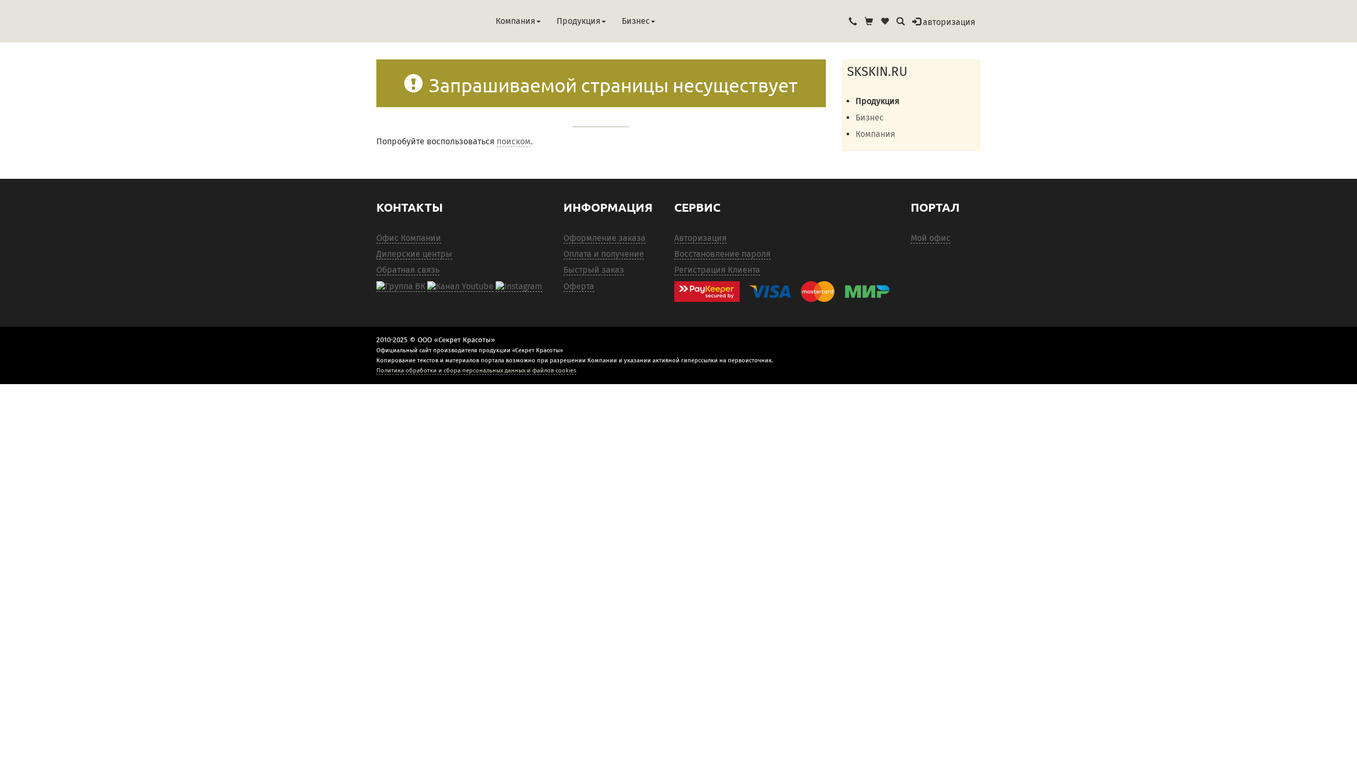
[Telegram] (519, 286)
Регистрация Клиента (717, 270)
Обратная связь (407, 270)
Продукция (579, 21)
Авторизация (700, 238)
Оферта (578, 286)
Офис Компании (408, 238)
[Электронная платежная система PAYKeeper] (787, 291)
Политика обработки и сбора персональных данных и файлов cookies (476, 370)
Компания (515, 21)
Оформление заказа (604, 238)
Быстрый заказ (593, 270)
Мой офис (930, 238)
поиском (514, 141)
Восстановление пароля (722, 254)
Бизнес (636, 21)
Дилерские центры (414, 254)
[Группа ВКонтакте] (400, 286)
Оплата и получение (603, 254)
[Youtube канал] (460, 286)
